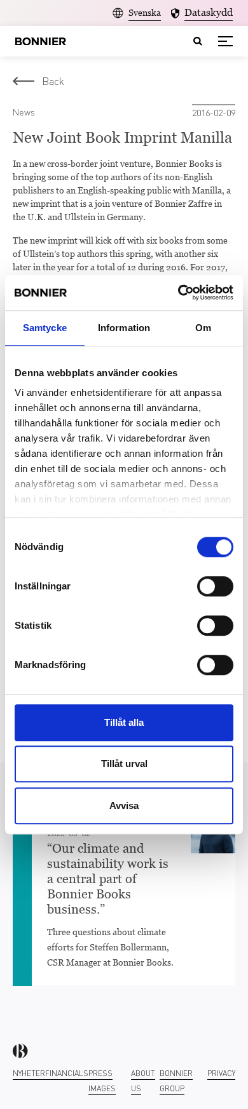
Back (53, 81)
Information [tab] (124, 327)
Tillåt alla (124, 722)
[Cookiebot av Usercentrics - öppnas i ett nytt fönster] (178, 292)
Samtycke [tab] (45, 327)
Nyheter (29, 1073)
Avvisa (124, 805)
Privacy (221, 1073)
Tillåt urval (124, 763)
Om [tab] (203, 327)
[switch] (215, 586)
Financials (66, 1073)
